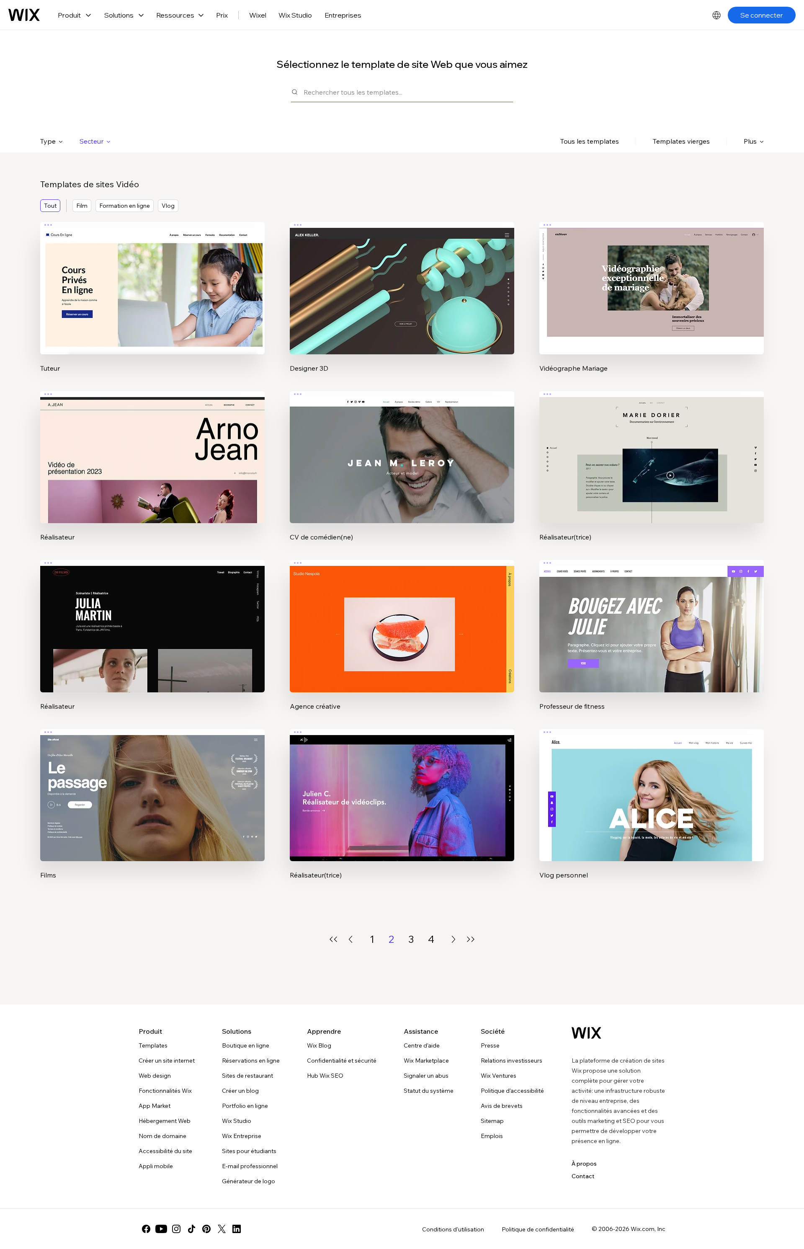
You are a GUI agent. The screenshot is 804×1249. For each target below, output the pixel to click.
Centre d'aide (422, 1045)
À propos (584, 1163)
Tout (50, 205)
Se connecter (761, 15)
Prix (222, 15)
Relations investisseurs (511, 1060)
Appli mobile (156, 1166)
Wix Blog (319, 1045)
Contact (583, 1176)
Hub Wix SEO (325, 1075)
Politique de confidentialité (538, 1229)
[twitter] (221, 1228)
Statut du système (429, 1090)
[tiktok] (191, 1228)
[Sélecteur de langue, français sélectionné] (716, 15)
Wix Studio (295, 15)
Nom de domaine (162, 1136)
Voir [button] (152, 304)
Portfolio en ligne (245, 1106)
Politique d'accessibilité (512, 1090)
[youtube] (161, 1228)
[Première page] (333, 939)
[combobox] (408, 92)
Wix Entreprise (241, 1136)
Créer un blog (240, 1090)
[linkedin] (236, 1228)
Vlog (168, 205)
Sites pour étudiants (249, 1151)
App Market (154, 1106)
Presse (490, 1045)
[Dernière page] (471, 939)
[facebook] (146, 1228)
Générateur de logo (248, 1181)
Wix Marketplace (426, 1060)
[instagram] (176, 1228)
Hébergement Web (165, 1121)
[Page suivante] (453, 939)
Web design (155, 1075)
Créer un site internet (167, 1060)
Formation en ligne (124, 205)
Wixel (257, 15)
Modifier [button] (152, 281)
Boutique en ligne (245, 1045)
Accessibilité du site (165, 1151)
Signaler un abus (426, 1075)
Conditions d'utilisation (453, 1229)
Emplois (492, 1136)
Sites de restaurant (247, 1075)
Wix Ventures (498, 1075)
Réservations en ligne (251, 1060)
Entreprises (343, 15)
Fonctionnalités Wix (165, 1090)
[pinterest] (206, 1228)
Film (82, 205)
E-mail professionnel (250, 1166)
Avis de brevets (502, 1106)
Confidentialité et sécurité (341, 1060)
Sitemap (492, 1121)
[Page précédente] (350, 939)
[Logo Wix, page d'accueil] (24, 15)
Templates (153, 1045)
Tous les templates (589, 141)
